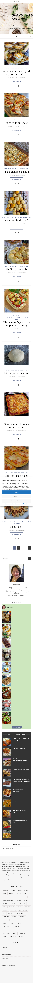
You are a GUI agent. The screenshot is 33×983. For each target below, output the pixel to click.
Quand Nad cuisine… (22, 17)
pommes (5, 920)
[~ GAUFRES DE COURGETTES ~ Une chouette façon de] (6, 668)
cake (25, 893)
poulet (19, 923)
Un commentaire (20, 530)
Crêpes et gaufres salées (19, 473)
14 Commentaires (20, 77)
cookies (12, 903)
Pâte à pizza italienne (16, 373)
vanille (5, 936)
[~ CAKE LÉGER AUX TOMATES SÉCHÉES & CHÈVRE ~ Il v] (6, 630)
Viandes (16, 319)
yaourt (21, 936)
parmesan (6, 916)
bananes (5, 890)
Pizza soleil (16, 526)
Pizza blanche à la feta (16, 171)
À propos (4, 947)
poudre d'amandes (8, 923)
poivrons (22, 916)
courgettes (21, 903)
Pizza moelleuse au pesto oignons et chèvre (16, 72)
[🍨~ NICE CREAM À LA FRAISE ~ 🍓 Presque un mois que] (6, 706)
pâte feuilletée (7, 926)
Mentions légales (6, 954)
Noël (4, 217)
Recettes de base (16, 368)
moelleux (11, 913)
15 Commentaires (21, 126)
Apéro (4, 120)
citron (5, 903)
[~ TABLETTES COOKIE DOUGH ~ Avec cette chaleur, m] (6, 680)
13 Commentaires (21, 272)
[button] (30, 479)
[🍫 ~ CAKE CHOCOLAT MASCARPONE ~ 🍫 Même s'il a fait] (6, 642)
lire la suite (16, 81)
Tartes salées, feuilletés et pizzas (16, 68)
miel (4, 913)
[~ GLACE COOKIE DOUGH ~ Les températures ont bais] (6, 655)
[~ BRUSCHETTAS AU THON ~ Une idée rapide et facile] (6, 693)
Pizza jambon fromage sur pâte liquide (16, 425)
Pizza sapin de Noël (16, 220)
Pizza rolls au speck (16, 122)
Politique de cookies (9, 504)
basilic (13, 890)
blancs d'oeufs (23, 890)
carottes (14, 896)
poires (14, 916)
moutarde (20, 913)
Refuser (16, 496)
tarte (25, 929)
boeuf (4, 893)
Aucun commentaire (20, 430)
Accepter (16, 492)
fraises (11, 906)
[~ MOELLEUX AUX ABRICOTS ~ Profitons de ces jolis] (6, 617)
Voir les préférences (16, 501)
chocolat (23, 896)
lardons (13, 910)
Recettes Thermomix (16, 419)
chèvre (26, 900)
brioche (11, 893)
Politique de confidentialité (21, 504)
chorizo (18, 900)
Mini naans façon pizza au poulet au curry (16, 324)
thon (14, 933)
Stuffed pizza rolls (16, 269)
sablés (18, 929)
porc (25, 920)
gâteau (27, 906)
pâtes (17, 926)
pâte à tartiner (8, 929)
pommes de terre (16, 920)
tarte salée (6, 933)
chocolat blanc (8, 900)
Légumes (16, 315)
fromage (19, 906)
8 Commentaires (20, 175)
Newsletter (5, 958)
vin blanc (13, 936)
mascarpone (23, 910)
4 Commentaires (20, 376)
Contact (4, 951)
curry (4, 906)
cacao (19, 893)
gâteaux (5, 910)
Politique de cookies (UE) (8, 965)
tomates (22, 933)
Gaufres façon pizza (16, 475)
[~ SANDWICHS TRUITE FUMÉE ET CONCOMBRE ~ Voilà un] (6, 718)
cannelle (5, 896)
